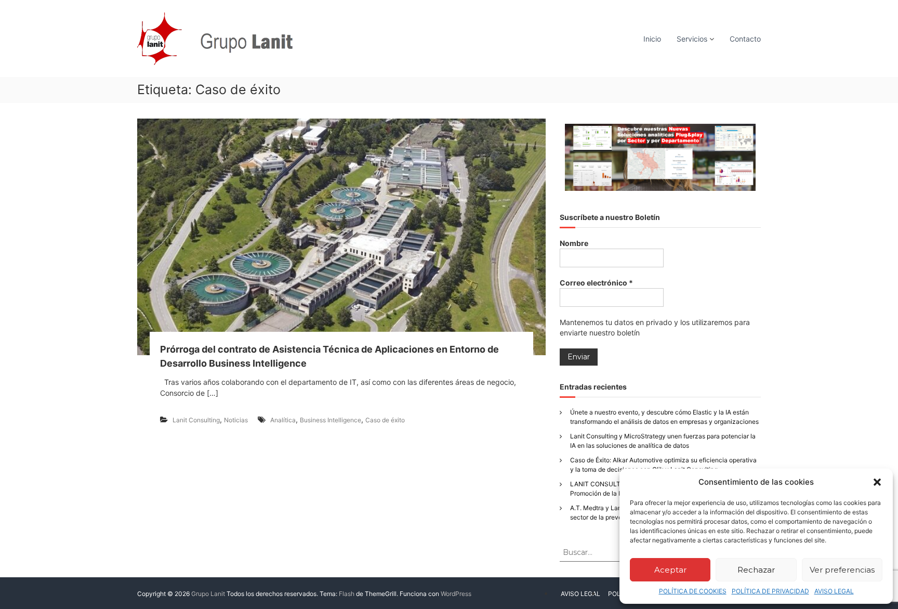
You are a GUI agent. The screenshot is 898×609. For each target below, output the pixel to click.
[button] (877, 482)
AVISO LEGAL (834, 591)
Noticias (236, 420)
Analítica (283, 420)
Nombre (574, 243)
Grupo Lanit (208, 594)
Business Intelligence (330, 420)
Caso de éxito (385, 420)
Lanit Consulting (196, 420)
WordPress (456, 594)
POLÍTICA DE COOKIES (693, 591)
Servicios (692, 38)
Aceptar (670, 570)
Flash (346, 594)
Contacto (745, 38)
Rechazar (756, 570)
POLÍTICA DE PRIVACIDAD (770, 591)
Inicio (652, 38)
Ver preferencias (842, 570)
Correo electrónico (596, 282)
